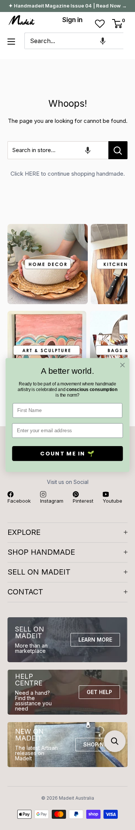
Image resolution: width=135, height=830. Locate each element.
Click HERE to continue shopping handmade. (67, 173)
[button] (102, 41)
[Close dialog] (123, 365)
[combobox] (73, 41)
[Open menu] (11, 42)
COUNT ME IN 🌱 (67, 454)
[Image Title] (48, 264)
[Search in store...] (118, 150)
